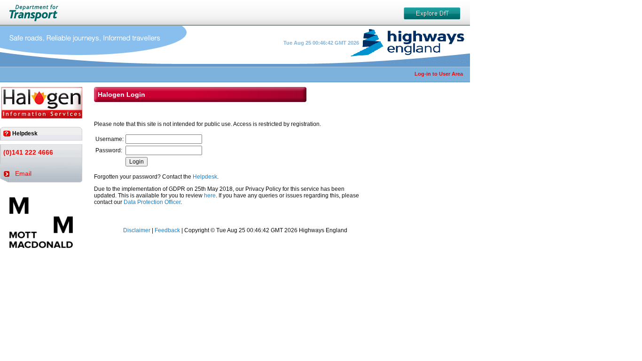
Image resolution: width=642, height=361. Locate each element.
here (210, 195)
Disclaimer (136, 230)
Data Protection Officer (152, 202)
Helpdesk (205, 176)
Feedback (167, 230)
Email (23, 173)
